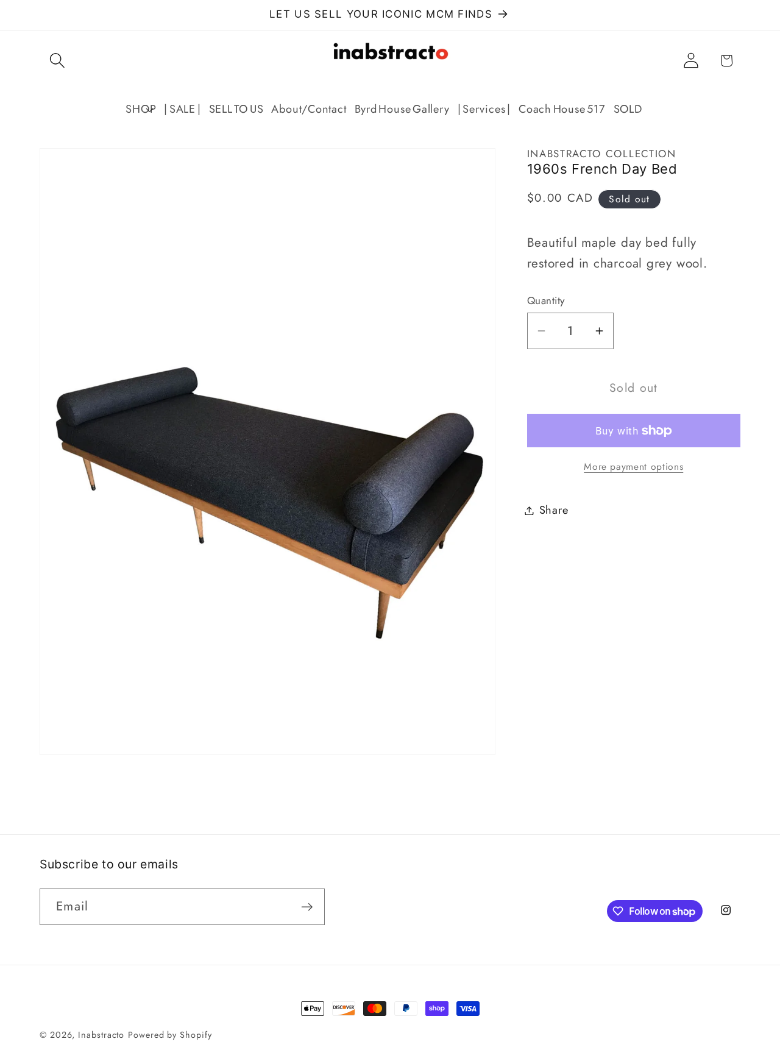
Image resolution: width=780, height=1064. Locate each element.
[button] (57, 60)
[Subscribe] (306, 907)
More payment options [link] (633, 466)
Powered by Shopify (169, 1035)
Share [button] (554, 510)
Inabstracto (101, 1035)
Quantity (546, 300)
